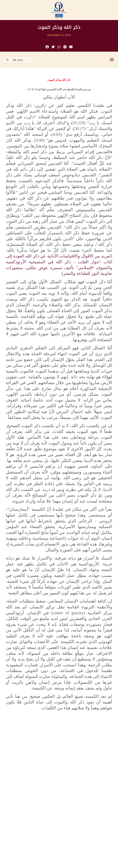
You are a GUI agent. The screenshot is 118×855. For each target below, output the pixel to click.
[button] (47, 47)
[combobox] (18, 59)
